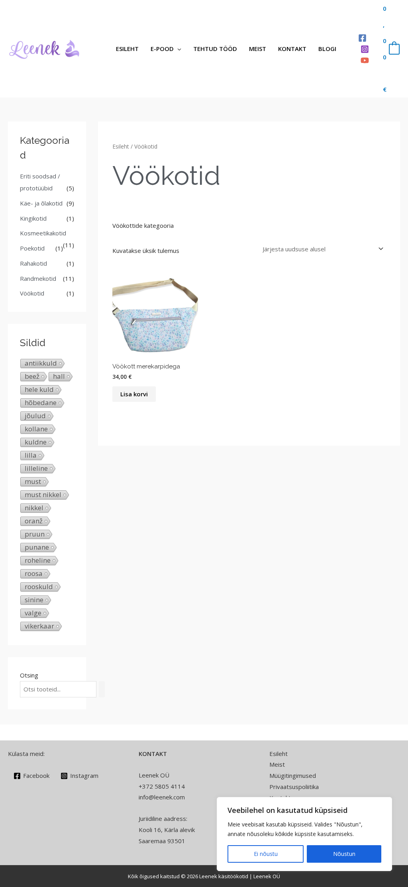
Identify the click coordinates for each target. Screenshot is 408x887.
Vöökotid (32, 293)
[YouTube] (365, 60)
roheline (38, 560)
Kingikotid (33, 218)
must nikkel (43, 494)
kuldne (36, 442)
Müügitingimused (292, 775)
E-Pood (162, 49)
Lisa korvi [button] (134, 394)
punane (37, 547)
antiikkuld (41, 363)
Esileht (127, 49)
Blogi (327, 49)
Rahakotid (33, 263)
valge (33, 613)
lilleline (36, 468)
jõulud (35, 415)
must (33, 481)
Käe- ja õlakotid (41, 203)
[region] (304, 834)
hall (59, 376)
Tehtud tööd (215, 49)
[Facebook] (362, 38)
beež (32, 376)
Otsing (29, 675)
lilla (31, 455)
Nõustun (344, 854)
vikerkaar (39, 626)
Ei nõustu (266, 854)
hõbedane (41, 402)
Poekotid (32, 248)
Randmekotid (38, 278)
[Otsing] (102, 689)
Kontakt (292, 49)
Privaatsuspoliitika (294, 787)
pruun (35, 534)
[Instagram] (365, 49)
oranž (34, 521)
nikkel (34, 507)
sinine (34, 599)
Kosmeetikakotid (43, 233)
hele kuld (39, 389)
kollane (36, 429)
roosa (34, 573)
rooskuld (39, 586)
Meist (257, 49)
